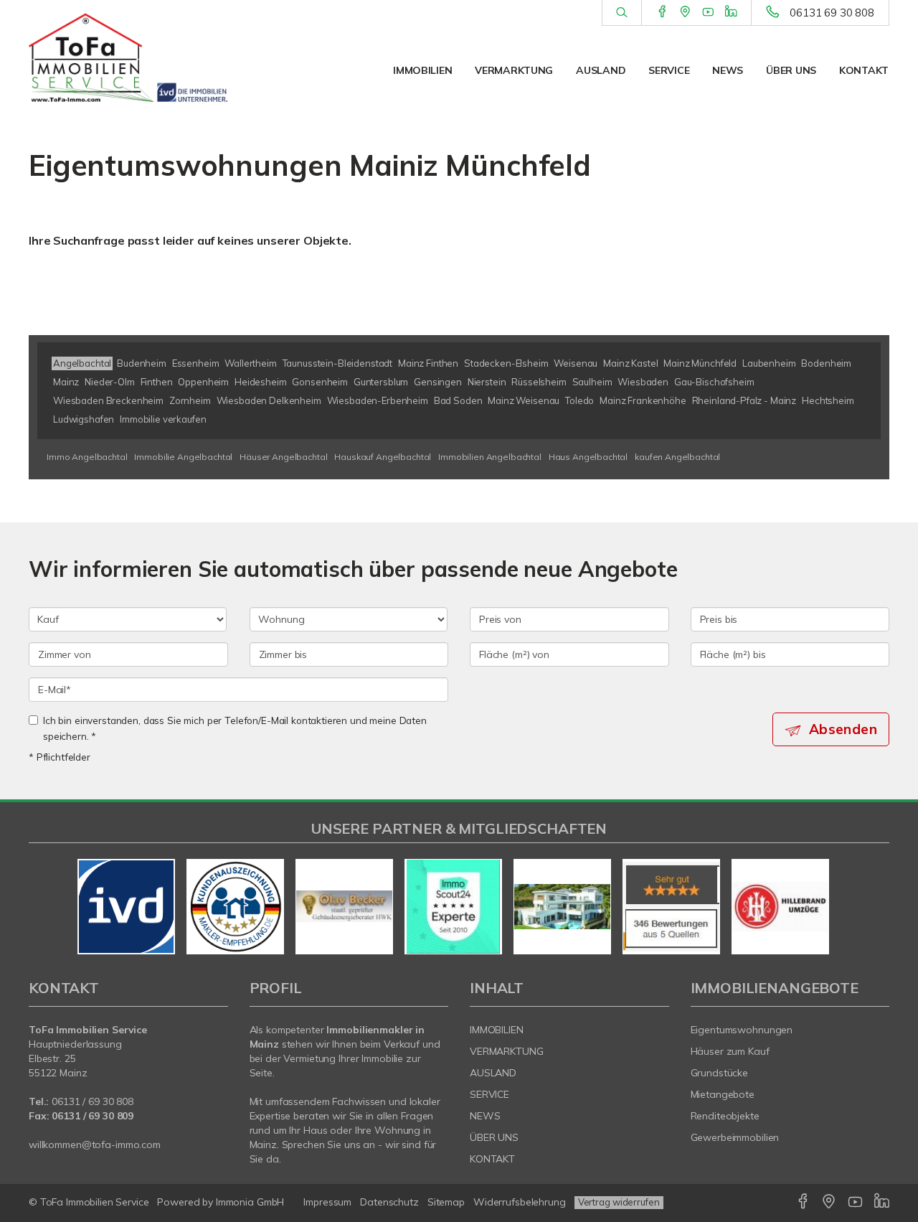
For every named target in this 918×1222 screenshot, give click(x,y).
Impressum (327, 1201)
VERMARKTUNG (514, 70)
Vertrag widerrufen (619, 1202)
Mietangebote (723, 1094)
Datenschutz (389, 1201)
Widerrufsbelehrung (519, 1201)
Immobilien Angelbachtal (489, 456)
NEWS (727, 70)
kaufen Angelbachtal (677, 456)
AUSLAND (600, 70)
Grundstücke (720, 1072)
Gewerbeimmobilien (735, 1137)
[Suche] (621, 13)
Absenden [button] (843, 729)
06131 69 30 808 (832, 12)
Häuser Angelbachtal (283, 456)
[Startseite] (128, 57)
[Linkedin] (731, 12)
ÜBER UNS (791, 70)
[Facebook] (662, 12)
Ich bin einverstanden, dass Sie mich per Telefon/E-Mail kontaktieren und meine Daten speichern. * (235, 728)
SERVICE (668, 70)
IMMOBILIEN (422, 70)
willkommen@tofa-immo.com (95, 1144)
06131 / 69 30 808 (92, 1101)
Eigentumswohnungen (742, 1029)
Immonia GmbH (250, 1201)
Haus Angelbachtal (588, 456)
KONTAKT (864, 70)
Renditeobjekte (725, 1115)
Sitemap (446, 1201)
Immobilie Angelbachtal (183, 456)
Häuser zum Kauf (730, 1051)
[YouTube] (708, 12)
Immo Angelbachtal (87, 456)
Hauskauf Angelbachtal (382, 456)
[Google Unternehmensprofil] (685, 12)
